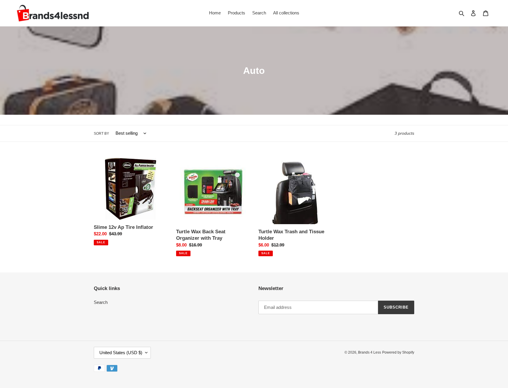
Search (101, 302)
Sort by (101, 133)
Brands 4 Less (369, 352)
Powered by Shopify (398, 352)
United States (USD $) (120, 352)
